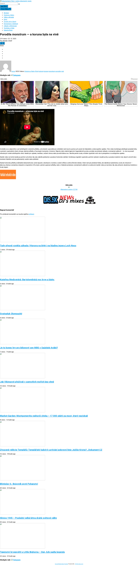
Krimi (5, 19)
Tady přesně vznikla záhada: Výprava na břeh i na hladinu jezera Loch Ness (38, 245)
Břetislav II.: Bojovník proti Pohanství (19, 484)
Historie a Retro (9, 15)
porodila (58, 71)
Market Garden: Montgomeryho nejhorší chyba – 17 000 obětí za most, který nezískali (44, 416)
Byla (36, 71)
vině (62, 71)
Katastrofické (8, 30)
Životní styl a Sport (10, 21)
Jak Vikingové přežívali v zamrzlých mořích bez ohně (27, 381)
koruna (46, 71)
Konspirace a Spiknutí (11, 24)
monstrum (51, 71)
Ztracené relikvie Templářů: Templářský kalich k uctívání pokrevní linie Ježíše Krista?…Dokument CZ (51, 449)
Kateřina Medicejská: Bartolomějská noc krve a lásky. (27, 279)
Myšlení (6, 13)
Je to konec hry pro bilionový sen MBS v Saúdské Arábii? (29, 347)
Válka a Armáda (9, 17)
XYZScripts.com (79, 564)
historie (40, 71)
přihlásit (31, 214)
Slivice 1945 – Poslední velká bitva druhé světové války (28, 518)
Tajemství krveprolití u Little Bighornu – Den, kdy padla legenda (32, 552)
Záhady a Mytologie (10, 26)
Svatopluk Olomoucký (11, 313)
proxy (13, 71)
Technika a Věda (9, 28)
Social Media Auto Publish (61, 564)
